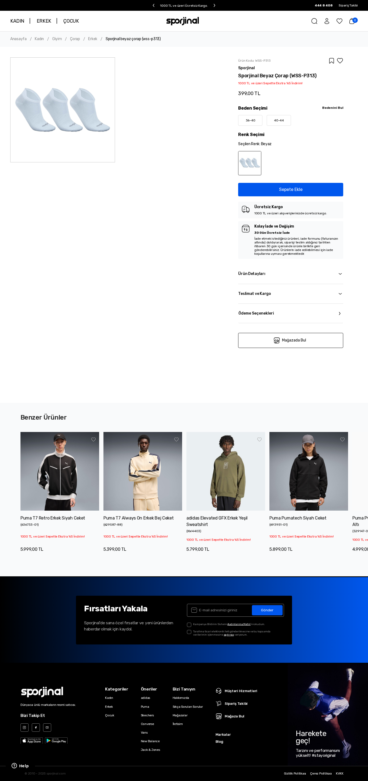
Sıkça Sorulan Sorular (188, 707)
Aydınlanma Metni (239, 624)
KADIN (17, 21)
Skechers (147, 715)
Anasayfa (18, 39)
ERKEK (44, 21)
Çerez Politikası (321, 773)
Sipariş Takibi (348, 5)
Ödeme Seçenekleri (256, 313)
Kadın (39, 39)
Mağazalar (180, 715)
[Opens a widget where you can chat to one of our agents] (20, 766)
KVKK (339, 773)
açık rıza (229, 634)
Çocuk (109, 715)
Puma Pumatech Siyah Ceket (298, 518)
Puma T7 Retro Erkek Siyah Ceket (52, 518)
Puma (145, 707)
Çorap (75, 39)
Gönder (267, 610)
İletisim (178, 724)
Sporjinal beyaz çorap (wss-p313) (133, 39)
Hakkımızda (181, 698)
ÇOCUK (71, 21)
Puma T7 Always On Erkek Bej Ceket (138, 518)
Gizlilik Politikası (295, 773)
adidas (145, 698)
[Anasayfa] (182, 21)
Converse (147, 724)
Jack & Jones (150, 750)
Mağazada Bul (294, 340)
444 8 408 (324, 5)
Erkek (92, 39)
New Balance (150, 741)
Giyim (57, 39)
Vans (144, 732)
